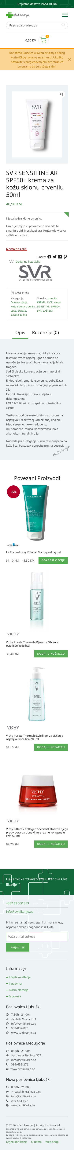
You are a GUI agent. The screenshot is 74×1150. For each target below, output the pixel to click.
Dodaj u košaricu (51, 653)
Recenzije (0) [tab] (45, 332)
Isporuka (15, 996)
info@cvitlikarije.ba (19, 911)
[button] (61, 94)
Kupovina (15, 983)
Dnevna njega (19, 302)
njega (57, 302)
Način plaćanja (18, 990)
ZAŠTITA (48, 310)
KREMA (41, 302)
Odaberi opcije (53, 560)
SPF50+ (55, 306)
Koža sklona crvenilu (23, 306)
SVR (39, 310)
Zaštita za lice (19, 314)
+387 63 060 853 (17, 903)
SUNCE (22, 310)
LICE (13, 310)
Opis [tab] (20, 332)
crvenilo (52, 298)
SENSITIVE (43, 306)
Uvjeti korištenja (20, 977)
